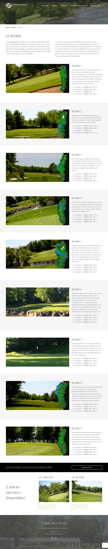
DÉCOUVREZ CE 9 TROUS (47, 506)
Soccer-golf (96, 5)
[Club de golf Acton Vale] (16, 5)
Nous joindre (96, 1)
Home (7, 27)
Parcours (45, 5)
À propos (88, 1)
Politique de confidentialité (80, 546)
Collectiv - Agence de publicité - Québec (59, 546)
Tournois (64, 5)
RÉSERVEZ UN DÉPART (87, 467)
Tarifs (54, 5)
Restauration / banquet (79, 5)
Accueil (81, 1)
